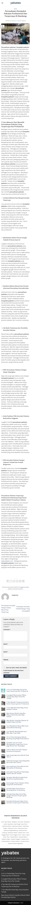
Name (5, 644)
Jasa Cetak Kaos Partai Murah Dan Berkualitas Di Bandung (17, 767)
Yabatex (24, 20)
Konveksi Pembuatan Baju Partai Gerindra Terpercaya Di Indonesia (17, 802)
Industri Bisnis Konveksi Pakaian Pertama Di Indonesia (16, 750)
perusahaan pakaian (17, 589)
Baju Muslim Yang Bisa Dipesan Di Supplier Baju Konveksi (17, 721)
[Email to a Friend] (17, 581)
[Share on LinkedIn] (23, 581)
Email (5, 652)
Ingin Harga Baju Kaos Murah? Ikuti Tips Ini (17, 756)
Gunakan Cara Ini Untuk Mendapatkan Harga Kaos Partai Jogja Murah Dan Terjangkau (16, 744)
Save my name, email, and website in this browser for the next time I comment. (15, 670)
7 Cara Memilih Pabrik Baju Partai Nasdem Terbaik (17, 708)
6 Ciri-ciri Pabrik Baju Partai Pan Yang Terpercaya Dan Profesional (17, 690)
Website (5, 659)
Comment (6, 629)
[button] (2, 3)
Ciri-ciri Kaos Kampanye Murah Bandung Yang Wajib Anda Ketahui (17, 737)
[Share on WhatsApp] (7, 581)
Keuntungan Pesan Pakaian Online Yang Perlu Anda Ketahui (17, 783)
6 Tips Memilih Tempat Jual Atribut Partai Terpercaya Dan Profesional (17, 703)
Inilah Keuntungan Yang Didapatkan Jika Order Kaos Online (18, 761)
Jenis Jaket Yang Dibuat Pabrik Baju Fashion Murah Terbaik (17, 772)
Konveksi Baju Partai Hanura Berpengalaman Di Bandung (15, 789)
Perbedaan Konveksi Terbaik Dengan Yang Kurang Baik (23, 609)
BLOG (15, 9)
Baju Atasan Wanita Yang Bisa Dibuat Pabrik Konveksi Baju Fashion (16, 715)
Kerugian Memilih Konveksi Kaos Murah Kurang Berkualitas (16, 778)
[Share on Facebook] (10, 581)
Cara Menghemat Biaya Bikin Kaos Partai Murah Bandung (17, 726)
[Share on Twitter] (13, 581)
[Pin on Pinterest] (20, 581)
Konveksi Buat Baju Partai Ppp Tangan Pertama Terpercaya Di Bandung (16, 795)
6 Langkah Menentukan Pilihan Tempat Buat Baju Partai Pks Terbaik (16, 696)
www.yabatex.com (7, 561)
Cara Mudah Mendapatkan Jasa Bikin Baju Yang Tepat (16, 732)
